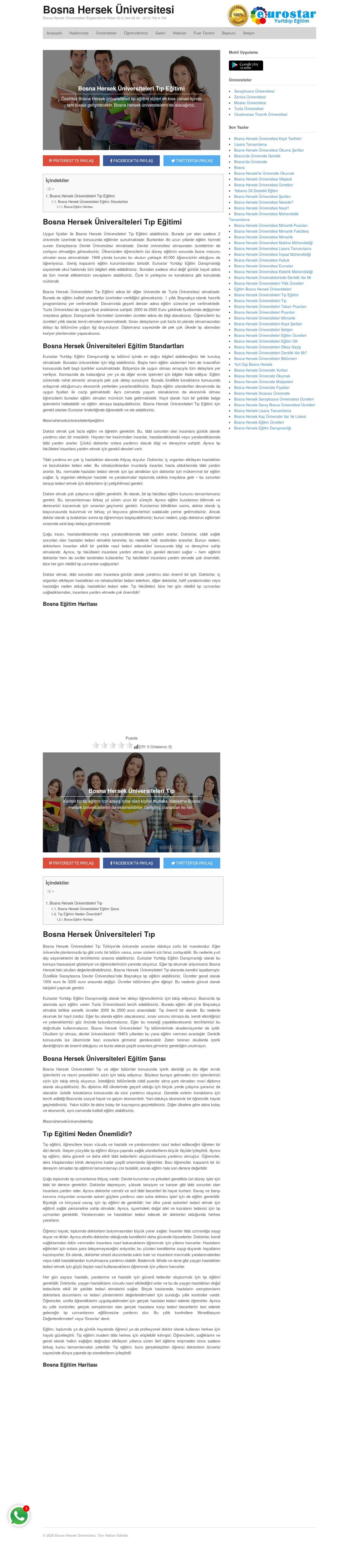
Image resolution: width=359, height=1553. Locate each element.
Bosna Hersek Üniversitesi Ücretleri (263, 184)
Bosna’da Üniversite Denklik (257, 155)
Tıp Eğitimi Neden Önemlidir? (80, 913)
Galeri (160, 33)
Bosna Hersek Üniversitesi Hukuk (261, 260)
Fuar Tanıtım (204, 33)
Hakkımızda (79, 33)
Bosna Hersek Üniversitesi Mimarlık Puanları (270, 225)
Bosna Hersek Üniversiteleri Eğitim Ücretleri (270, 335)
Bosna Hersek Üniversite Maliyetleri (263, 381)
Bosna (239, 167)
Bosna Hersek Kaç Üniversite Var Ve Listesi (270, 416)
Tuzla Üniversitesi (248, 108)
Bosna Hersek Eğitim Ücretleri (259, 422)
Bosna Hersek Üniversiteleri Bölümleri (265, 358)
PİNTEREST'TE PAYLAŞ (73, 160)
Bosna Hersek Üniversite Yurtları (261, 370)
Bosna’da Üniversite (250, 161)
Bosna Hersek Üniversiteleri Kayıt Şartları (268, 323)
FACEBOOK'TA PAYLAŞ (132, 160)
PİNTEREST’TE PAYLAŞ (73, 863)
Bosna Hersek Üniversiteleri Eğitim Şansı (88, 908)
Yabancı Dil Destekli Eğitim (256, 190)
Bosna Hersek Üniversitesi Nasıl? (261, 208)
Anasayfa (54, 33)
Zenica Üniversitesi (250, 96)
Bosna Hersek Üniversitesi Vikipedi (263, 179)
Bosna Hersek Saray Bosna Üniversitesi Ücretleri (274, 404)
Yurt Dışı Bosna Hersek (253, 364)
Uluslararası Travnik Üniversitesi (260, 114)
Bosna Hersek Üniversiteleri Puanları (264, 312)
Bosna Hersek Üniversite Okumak (262, 375)
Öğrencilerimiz (136, 33)
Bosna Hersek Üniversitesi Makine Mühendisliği (273, 242)
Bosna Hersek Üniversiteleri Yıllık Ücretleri (269, 283)
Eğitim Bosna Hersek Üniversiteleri (262, 289)
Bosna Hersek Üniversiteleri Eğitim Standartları (93, 201)
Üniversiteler (106, 33)
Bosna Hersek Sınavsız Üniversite (262, 393)
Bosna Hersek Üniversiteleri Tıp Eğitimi (82, 195)
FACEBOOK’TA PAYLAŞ (132, 863)
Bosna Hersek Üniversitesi (108, 9)
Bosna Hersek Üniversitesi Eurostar (263, 265)
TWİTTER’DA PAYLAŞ (194, 863)
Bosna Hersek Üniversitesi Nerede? (263, 202)
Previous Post (131, 1503)
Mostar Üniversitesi (250, 102)
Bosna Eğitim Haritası (78, 206)
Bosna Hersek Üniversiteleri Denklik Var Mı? (270, 352)
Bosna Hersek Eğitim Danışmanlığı (262, 428)
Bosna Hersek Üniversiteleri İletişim (263, 329)
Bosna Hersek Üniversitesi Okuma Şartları (269, 150)
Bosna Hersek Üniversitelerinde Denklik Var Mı (272, 277)
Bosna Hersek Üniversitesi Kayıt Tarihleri (267, 138)
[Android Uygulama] (246, 66)
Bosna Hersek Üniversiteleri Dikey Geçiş (267, 346)
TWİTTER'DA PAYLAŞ (194, 160)
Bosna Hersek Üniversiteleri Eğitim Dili (266, 341)
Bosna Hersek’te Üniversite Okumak (264, 173)
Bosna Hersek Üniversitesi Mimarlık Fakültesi (271, 231)
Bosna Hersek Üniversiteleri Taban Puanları (270, 306)
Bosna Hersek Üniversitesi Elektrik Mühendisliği (273, 271)
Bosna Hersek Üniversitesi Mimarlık (263, 236)
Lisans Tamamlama (250, 144)
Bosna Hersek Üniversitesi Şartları (262, 196)
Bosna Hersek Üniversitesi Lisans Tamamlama (272, 248)
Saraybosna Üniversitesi (254, 91)
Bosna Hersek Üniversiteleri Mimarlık (264, 318)
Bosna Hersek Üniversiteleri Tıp (76, 903)
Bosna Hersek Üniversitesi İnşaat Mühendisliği (272, 254)
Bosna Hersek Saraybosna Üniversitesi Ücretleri (274, 399)
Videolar (179, 33)
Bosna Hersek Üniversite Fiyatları (261, 387)
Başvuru (229, 33)
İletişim (249, 33)
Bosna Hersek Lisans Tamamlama (262, 410)
